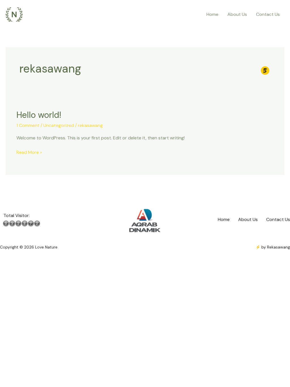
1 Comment (27, 125)
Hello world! (38, 114)
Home (212, 14)
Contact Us (268, 14)
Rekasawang (278, 247)
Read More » (29, 151)
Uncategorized (58, 125)
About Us (237, 14)
